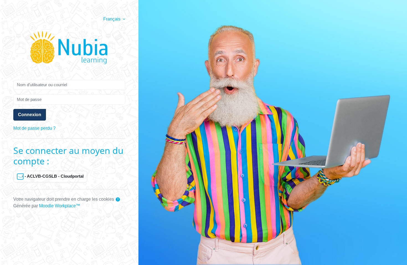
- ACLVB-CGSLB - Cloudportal (54, 176)
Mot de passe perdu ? (34, 128)
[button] (117, 200)
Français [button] (112, 19)
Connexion (29, 114)
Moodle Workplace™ (59, 205)
